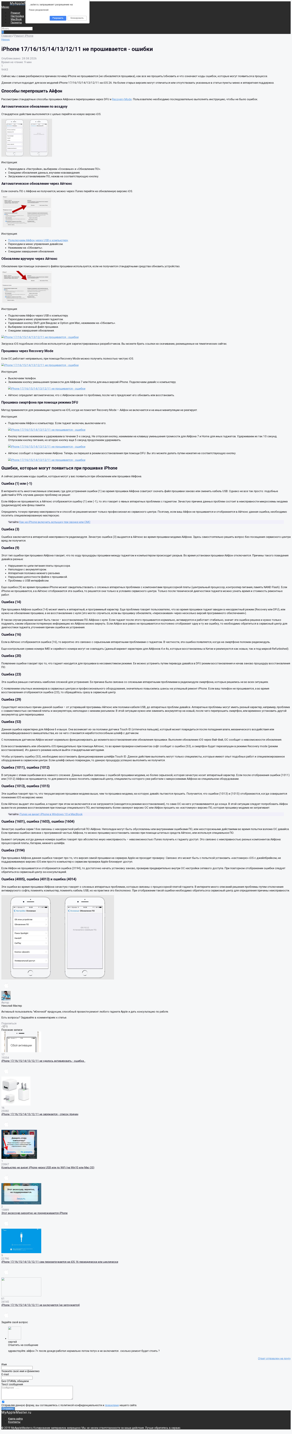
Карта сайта (15, 1418)
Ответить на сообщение (23, 1345)
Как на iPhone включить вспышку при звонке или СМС (54, 522)
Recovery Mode (122, 99)
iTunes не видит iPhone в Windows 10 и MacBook (50, 814)
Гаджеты (16, 22)
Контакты (14, 1422)
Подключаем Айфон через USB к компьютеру (38, 240)
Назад (5, 39)
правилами (112, 1405)
